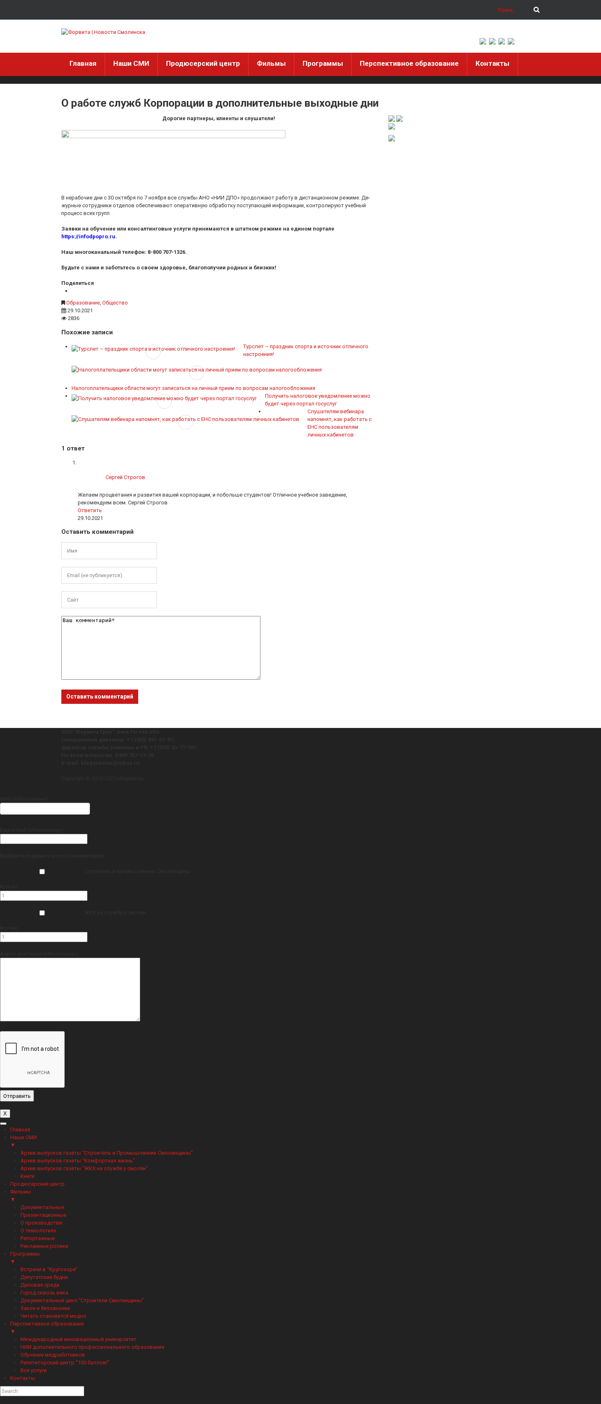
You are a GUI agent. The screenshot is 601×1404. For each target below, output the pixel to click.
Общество (115, 303)
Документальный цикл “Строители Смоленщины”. (82, 1300)
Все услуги (33, 1370)
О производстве (41, 1223)
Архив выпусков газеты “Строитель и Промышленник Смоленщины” (106, 1153)
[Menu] (3, 1123)
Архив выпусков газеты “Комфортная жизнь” (77, 1161)
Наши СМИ (131, 63)
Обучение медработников (52, 1355)
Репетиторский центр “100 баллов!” (65, 1362)
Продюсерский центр (203, 63)
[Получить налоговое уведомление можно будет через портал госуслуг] (164, 398)
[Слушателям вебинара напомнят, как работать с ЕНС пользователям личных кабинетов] (185, 419)
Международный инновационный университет (78, 1339)
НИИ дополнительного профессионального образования (92, 1347)
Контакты (492, 63)
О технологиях (38, 1230)
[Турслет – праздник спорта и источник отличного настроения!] (153, 349)
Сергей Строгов (125, 477)
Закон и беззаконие (45, 1308)
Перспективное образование (409, 63)
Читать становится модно (53, 1316)
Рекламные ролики (44, 1246)
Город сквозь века (44, 1293)
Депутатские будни (44, 1277)
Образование (83, 303)
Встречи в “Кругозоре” (49, 1269)
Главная (83, 63)
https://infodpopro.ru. (89, 236)
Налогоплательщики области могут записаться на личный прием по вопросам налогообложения (193, 388)
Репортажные (37, 1238)
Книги (27, 1176)
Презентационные (43, 1215)
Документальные (42, 1207)
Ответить (90, 510)
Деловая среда (39, 1285)
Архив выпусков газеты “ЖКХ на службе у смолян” (84, 1168)
